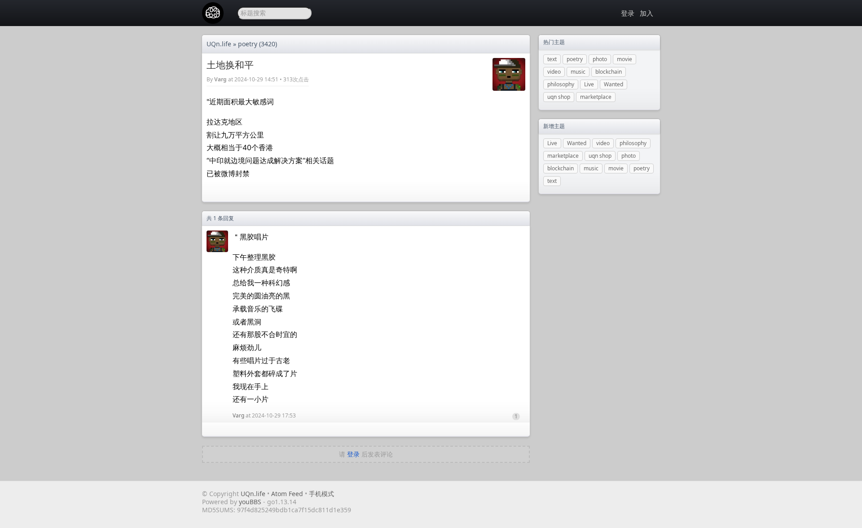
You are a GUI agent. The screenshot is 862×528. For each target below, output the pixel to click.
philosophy (560, 84)
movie (624, 59)
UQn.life (219, 44)
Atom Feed (287, 493)
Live (589, 84)
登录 (627, 13)
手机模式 (321, 493)
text (552, 59)
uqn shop (558, 97)
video (554, 71)
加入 (646, 13)
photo (600, 59)
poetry (247, 44)
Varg (220, 79)
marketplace (595, 97)
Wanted (613, 84)
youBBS (251, 501)
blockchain (608, 71)
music (578, 71)
